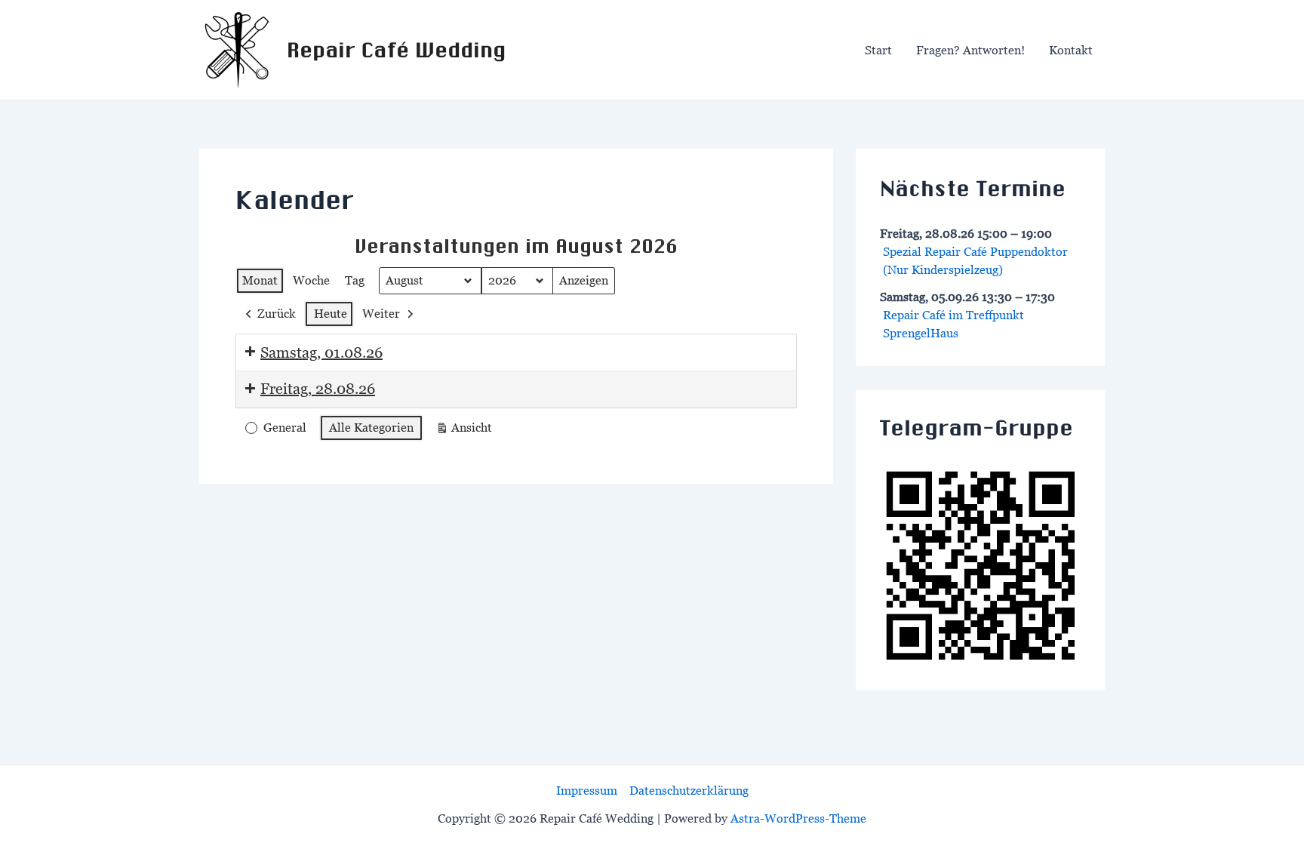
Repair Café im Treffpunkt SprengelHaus (953, 324)
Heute (330, 313)
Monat (260, 280)
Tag (354, 280)
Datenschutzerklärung (689, 790)
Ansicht (466, 430)
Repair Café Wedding (396, 49)
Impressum (586, 790)
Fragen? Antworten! (970, 50)
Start (878, 50)
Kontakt (1071, 50)
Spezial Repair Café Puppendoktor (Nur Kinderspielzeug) (975, 260)
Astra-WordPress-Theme (798, 818)
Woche (311, 280)
